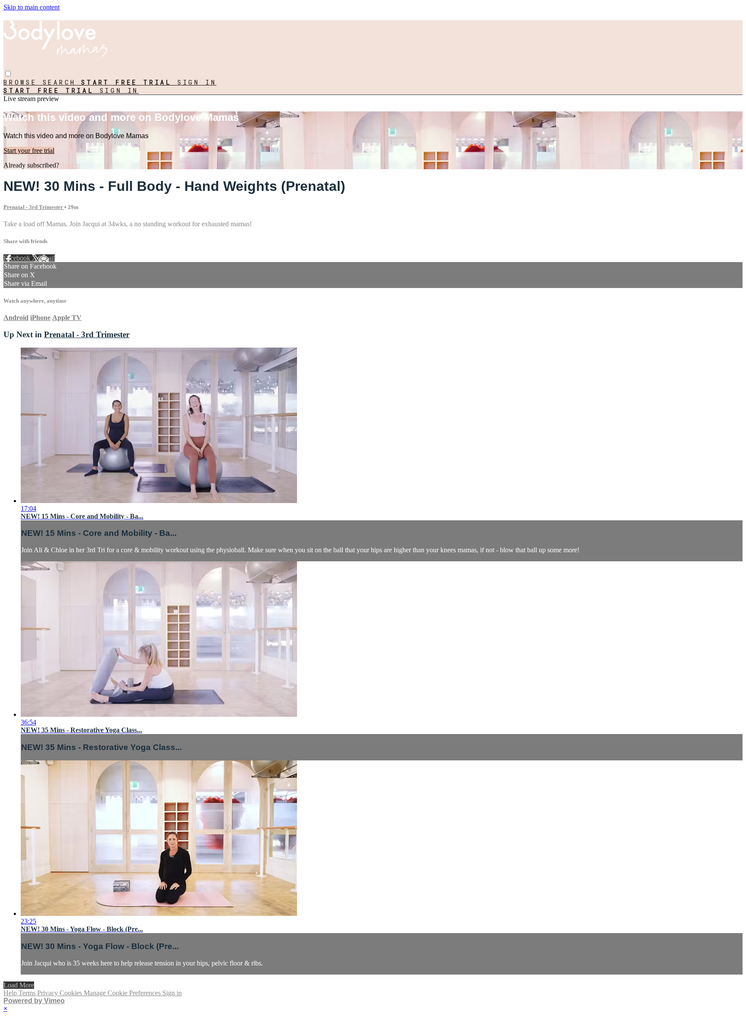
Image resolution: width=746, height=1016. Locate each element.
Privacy (48, 993)
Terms (28, 993)
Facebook (17, 258)
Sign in (197, 82)
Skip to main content (31, 7)
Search (62, 82)
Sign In (119, 90)
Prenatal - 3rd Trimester (33, 207)
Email (47, 258)
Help (11, 993)
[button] (8, 73)
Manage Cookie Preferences (123, 993)
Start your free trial (28, 150)
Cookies (72, 993)
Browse (23, 82)
